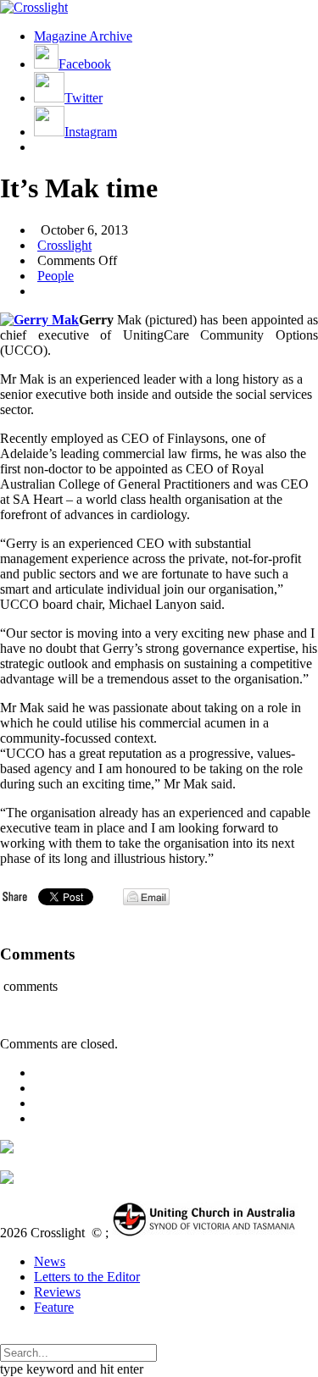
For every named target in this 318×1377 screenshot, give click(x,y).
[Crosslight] (34, 7)
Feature (54, 1307)
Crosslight (64, 245)
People (55, 275)
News (49, 1261)
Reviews (57, 1292)
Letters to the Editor (87, 1276)
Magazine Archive (83, 36)
